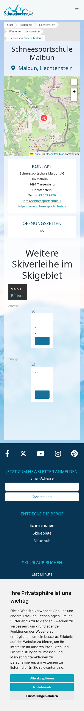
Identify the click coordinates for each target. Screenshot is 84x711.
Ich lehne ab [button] (42, 687)
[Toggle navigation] (76, 10)
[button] (44, 118)
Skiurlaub (42, 540)
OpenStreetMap (55, 154)
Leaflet (37, 154)
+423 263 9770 (45, 195)
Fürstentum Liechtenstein (24, 31)
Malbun (28, 67)
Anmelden (43, 496)
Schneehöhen (42, 525)
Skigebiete (26, 25)
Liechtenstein (47, 25)
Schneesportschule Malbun (26, 38)
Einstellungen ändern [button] (42, 696)
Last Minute (42, 574)
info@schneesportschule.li (42, 201)
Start (10, 25)
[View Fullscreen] (74, 82)
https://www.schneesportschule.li (42, 206)
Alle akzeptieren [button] (42, 678)
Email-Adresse (42, 478)
